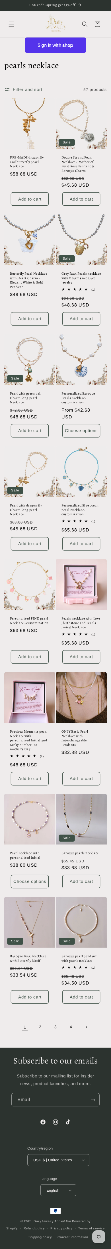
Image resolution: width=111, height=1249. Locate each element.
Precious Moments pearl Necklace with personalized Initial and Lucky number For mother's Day (28, 740)
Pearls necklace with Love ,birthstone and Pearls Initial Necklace (80, 622)
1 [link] (25, 1027)
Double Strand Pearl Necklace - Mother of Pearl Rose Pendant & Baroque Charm (77, 164)
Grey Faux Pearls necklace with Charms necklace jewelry (81, 278)
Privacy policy (61, 1228)
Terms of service (91, 1228)
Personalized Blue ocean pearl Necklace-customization (80, 509)
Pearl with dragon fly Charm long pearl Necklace (26, 509)
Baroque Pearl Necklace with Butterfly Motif (28, 958)
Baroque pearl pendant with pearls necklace (79, 958)
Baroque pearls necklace (80, 853)
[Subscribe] (93, 1099)
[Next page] (86, 1027)
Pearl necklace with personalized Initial (25, 855)
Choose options (81, 430)
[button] (11, 24)
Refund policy (34, 1228)
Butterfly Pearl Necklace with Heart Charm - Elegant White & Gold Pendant (28, 280)
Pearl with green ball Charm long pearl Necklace (26, 397)
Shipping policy (40, 1237)
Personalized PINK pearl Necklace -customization (29, 620)
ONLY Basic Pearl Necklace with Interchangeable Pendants (74, 738)
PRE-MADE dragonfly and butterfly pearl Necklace (27, 161)
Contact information (72, 1237)
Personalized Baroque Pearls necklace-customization (78, 397)
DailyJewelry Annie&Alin (52, 1221)
